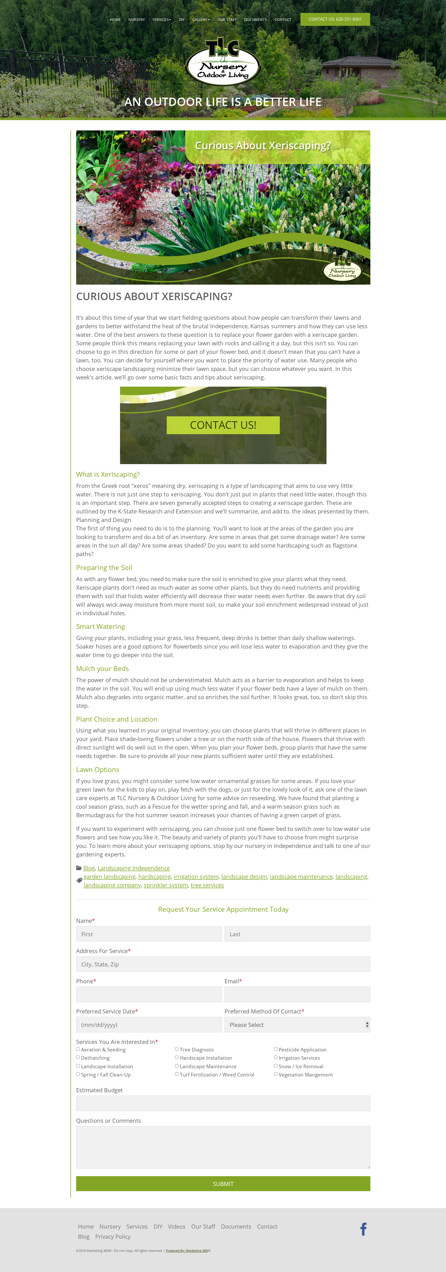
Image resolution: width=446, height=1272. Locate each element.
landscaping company (112, 885)
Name (85, 920)
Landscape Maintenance (208, 1066)
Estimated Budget (99, 1090)
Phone (86, 981)
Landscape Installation (107, 1066)
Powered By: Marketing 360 (187, 1250)
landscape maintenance (301, 876)
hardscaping (154, 876)
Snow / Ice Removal (301, 1066)
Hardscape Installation (206, 1058)
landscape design (244, 876)
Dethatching (95, 1058)
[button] (162, 19)
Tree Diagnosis (197, 1049)
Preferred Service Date (107, 1011)
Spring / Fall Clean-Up (106, 1074)
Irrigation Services (299, 1058)
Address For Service (103, 951)
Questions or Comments (108, 1120)
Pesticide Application (303, 1049)
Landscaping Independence (134, 868)
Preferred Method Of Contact (264, 1011)
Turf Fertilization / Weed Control (217, 1074)
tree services (207, 885)
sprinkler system (166, 885)
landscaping (351, 876)
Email (233, 981)
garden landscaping (110, 876)
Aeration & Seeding (103, 1049)
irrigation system (196, 876)
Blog (89, 868)
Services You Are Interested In (117, 1041)
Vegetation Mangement (306, 1074)
